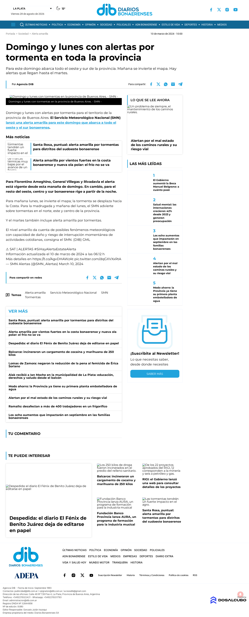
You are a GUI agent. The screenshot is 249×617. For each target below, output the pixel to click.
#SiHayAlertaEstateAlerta (55, 249)
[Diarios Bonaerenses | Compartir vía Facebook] (151, 84)
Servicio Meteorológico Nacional (73, 292)
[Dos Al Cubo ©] (228, 603)
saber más (155, 373)
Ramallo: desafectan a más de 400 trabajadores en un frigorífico (58, 406)
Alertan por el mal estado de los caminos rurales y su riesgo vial (58, 398)
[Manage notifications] (240, 594)
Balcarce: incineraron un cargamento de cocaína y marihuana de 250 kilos (61, 353)
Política (57, 24)
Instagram (73, 575)
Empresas (130, 556)
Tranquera (120, 562)
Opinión (90, 24)
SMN (104, 292)
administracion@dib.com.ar (23, 600)
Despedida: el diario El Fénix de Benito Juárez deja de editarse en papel (64, 343)
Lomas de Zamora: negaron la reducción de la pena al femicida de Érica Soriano (63, 365)
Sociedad (106, 24)
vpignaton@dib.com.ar (50, 591)
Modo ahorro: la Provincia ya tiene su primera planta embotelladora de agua (63, 388)
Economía (74, 24)
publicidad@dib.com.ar (26, 591)
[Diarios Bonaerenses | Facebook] (211, 9)
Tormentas (33, 297)
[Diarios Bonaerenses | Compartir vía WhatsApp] (166, 84)
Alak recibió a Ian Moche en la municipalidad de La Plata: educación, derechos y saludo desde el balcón (61, 376)
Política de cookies (178, 575)
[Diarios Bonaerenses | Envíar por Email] (173, 84)
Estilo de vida (171, 24)
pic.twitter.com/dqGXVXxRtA (97, 259)
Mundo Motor (99, 562)
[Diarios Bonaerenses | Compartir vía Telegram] (180, 84)
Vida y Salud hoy (74, 562)
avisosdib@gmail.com (75, 591)
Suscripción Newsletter (110, 575)
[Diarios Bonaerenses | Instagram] (227, 9)
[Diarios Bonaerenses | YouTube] (235, 9)
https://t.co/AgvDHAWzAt (52, 259)
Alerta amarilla (35, 292)
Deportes (190, 24)
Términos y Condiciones (151, 575)
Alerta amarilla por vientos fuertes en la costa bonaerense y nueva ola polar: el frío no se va (62, 333)
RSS (195, 575)
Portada (10, 33)
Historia (207, 24)
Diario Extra (164, 556)
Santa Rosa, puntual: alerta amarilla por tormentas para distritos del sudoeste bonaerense (61, 322)
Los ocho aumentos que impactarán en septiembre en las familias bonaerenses (59, 416)
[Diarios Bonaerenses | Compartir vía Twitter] (158, 84)
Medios (222, 24)
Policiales (124, 24)
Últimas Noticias (36, 24)
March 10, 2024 (71, 264)
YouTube (91, 575)
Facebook (64, 575)
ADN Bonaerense (146, 24)
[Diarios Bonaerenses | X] (219, 10)
